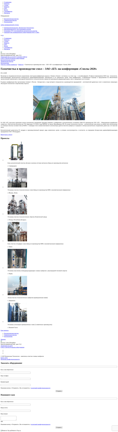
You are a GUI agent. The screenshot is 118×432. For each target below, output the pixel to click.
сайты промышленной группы (10, 25)
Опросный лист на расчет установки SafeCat (14, 57)
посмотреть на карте (7, 345)
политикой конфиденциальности (40, 388)
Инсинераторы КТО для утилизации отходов (17, 29)
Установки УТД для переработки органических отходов (20, 31)
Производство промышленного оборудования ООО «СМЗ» (21, 32)
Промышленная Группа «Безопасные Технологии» (19, 27)
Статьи (6, 5)
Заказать (3, 339)
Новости (6, 6)
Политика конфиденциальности (10, 359)
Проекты (6, 3)
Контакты (7, 13)
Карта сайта (4, 358)
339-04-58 (6, 58)
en (2, 35)
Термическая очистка (10, 335)
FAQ (5, 8)
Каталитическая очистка (11, 333)
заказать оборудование (17, 58)
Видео (6, 10)
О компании (7, 2)
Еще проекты (5, 330)
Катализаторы (8, 336)
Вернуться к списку (6, 134)
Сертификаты (8, 11)
